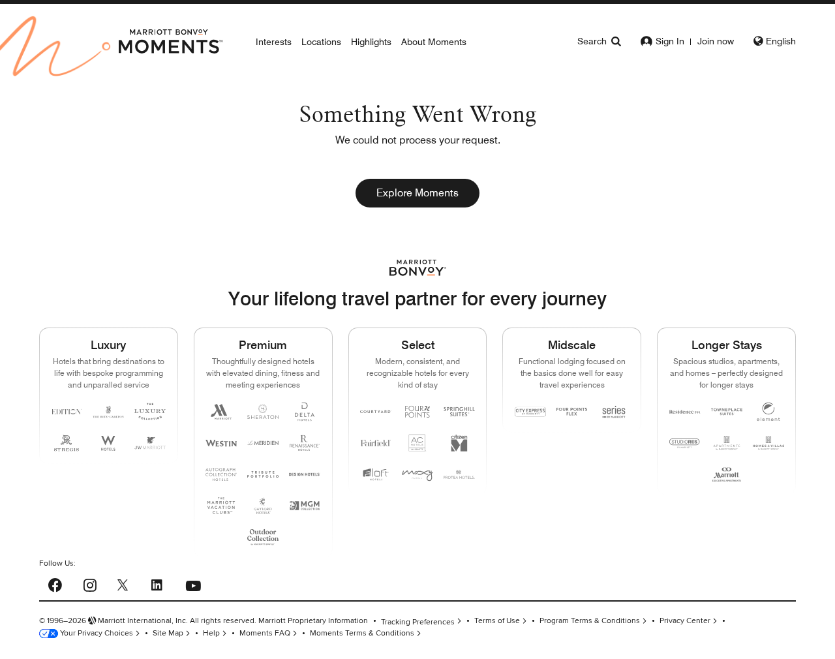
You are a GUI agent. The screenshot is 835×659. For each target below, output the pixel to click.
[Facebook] (55, 583)
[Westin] (221, 443)
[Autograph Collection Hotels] (221, 474)
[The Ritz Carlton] (108, 411)
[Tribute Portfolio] (263, 474)
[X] (122, 584)
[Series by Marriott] (614, 411)
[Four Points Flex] (572, 411)
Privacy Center (685, 621)
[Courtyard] (375, 411)
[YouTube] (193, 582)
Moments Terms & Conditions (362, 633)
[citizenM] (459, 443)
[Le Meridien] (263, 443)
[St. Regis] (66, 443)
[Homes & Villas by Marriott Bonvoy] (768, 443)
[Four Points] (417, 411)
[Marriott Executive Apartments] (726, 474)
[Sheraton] (263, 411)
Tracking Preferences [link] (418, 622)
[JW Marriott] (150, 443)
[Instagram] (90, 583)
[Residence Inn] (685, 411)
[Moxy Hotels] (417, 474)
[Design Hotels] (304, 474)
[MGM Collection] (304, 505)
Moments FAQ (264, 633)
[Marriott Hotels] (221, 411)
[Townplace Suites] (726, 411)
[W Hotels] (108, 443)
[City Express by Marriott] (530, 411)
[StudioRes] (685, 443)
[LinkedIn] (156, 583)
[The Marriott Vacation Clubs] (221, 505)
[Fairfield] (375, 443)
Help (211, 633)
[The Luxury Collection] (150, 411)
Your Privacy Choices (95, 633)
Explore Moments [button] (417, 193)
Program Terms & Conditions (589, 621)
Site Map (168, 633)
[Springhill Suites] (459, 411)
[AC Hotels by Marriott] (417, 443)
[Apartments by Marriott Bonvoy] (726, 443)
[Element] (768, 411)
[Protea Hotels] (459, 474)
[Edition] (66, 411)
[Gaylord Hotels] (263, 505)
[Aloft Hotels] (375, 474)
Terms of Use (497, 621)
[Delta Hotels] (304, 411)
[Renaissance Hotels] (304, 443)
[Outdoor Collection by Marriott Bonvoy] (263, 537)
